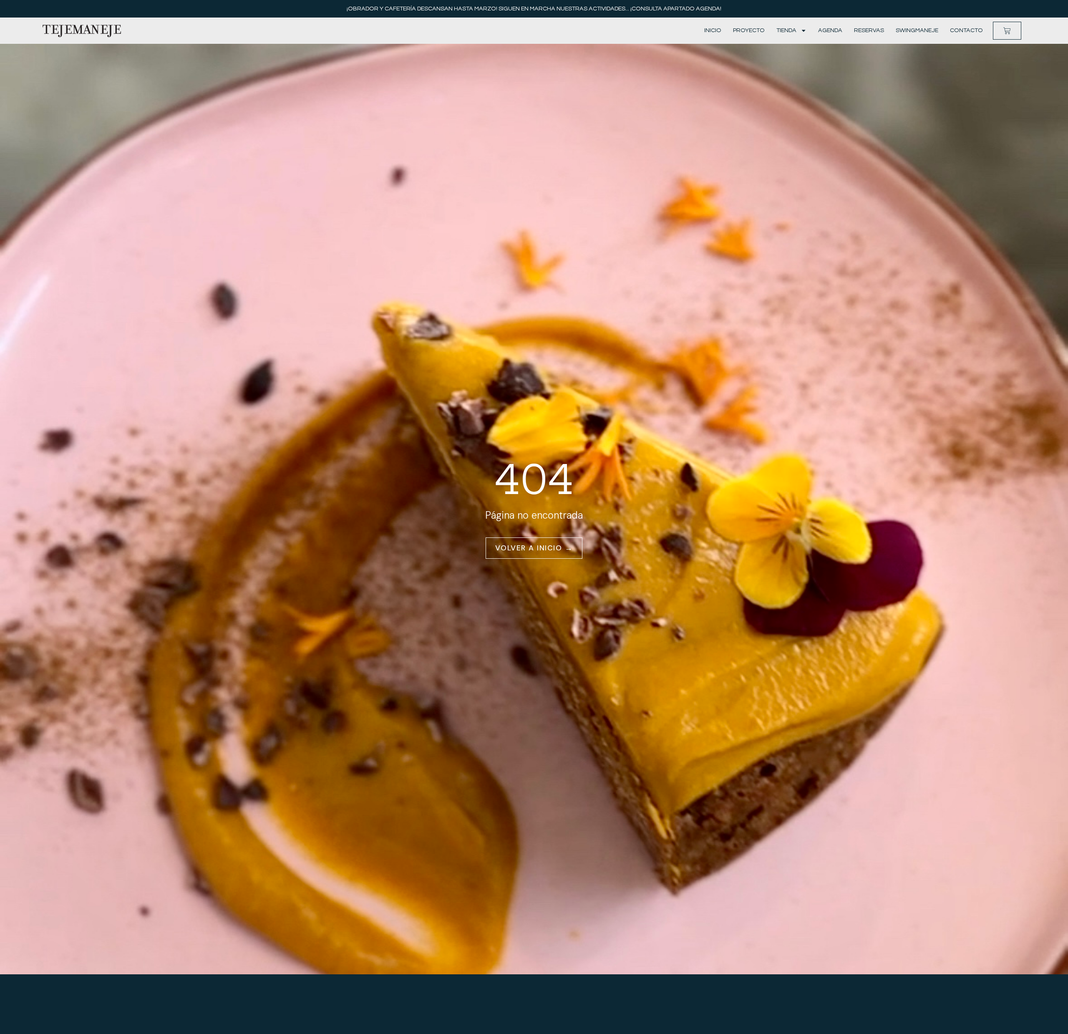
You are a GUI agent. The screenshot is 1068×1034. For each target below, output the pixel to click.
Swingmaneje (917, 30)
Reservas (869, 30)
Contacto (966, 30)
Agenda (830, 30)
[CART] (1007, 31)
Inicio (712, 30)
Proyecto (749, 30)
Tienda (786, 30)
